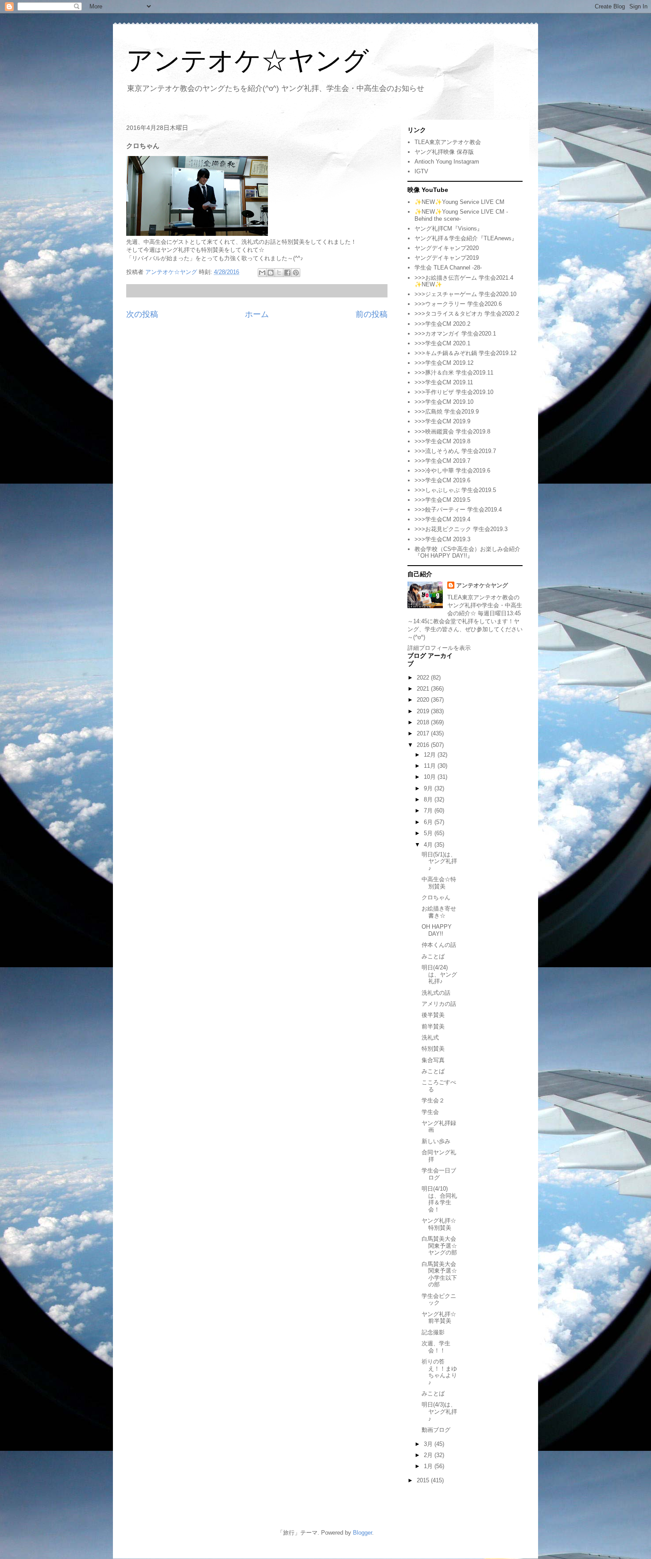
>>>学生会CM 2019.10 (444, 402)
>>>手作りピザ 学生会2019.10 (454, 392)
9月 (429, 788)
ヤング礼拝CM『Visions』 (449, 228)
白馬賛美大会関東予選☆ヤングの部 (439, 1245)
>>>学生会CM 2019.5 (442, 499)
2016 (424, 745)
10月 (431, 777)
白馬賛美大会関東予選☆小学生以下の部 (439, 1274)
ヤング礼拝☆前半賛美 (439, 1318)
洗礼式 (430, 1037)
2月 (429, 1455)
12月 (431, 754)
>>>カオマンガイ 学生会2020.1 (455, 333)
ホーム (257, 314)
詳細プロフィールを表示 (439, 648)
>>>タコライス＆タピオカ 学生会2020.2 (467, 313)
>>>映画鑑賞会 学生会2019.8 (452, 431)
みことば (433, 956)
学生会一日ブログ (439, 1174)
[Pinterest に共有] (295, 272)
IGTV (421, 171)
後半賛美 (433, 1015)
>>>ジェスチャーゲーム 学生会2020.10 (465, 294)
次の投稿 (142, 314)
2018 (424, 722)
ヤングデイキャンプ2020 (447, 248)
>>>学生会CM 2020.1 (442, 343)
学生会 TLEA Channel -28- (448, 267)
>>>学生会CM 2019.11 (444, 382)
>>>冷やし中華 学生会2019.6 (452, 470)
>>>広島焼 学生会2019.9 (447, 411)
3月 (429, 1444)
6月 (429, 822)
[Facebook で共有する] (287, 272)
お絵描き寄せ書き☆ (439, 912)
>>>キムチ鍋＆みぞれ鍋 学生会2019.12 (465, 353)
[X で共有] (279, 272)
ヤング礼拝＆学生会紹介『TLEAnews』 (466, 238)
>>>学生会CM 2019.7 (442, 460)
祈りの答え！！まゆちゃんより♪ (439, 1372)
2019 (424, 711)
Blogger (362, 1532)
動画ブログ (436, 1429)
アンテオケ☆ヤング (247, 60)
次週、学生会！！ (436, 1347)
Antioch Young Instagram (447, 161)
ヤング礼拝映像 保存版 (444, 151)
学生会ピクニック (439, 1299)
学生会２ (433, 1100)
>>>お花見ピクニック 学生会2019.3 (461, 529)
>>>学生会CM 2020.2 (442, 323)
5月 (429, 833)
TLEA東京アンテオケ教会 (448, 142)
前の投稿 (372, 314)
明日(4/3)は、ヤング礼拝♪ (439, 1411)
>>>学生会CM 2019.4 (442, 519)
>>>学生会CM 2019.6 (442, 480)
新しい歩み (436, 1141)
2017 (424, 733)
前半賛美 (433, 1026)
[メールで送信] (262, 272)
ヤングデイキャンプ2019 (447, 257)
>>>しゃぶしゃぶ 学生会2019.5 (455, 490)
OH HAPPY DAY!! (437, 930)
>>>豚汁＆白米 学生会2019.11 (454, 372)
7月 (429, 810)
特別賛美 (433, 1048)
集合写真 (433, 1060)
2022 (424, 677)
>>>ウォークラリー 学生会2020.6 (458, 304)
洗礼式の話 (436, 992)
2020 (424, 699)
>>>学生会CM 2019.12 (444, 362)
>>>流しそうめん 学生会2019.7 (455, 451)
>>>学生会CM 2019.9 (442, 421)
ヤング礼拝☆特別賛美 (439, 1224)
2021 (424, 688)
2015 (424, 1480)
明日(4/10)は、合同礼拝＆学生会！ (439, 1199)
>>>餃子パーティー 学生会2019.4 (458, 509)
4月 (429, 844)
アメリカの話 (439, 1003)
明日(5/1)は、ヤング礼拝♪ (439, 861)
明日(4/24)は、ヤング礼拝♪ (439, 974)
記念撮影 (433, 1332)
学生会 (430, 1112)
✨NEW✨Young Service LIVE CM (459, 202)
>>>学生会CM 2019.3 (442, 539)
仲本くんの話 (439, 945)
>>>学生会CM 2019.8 (442, 441)
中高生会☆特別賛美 (439, 883)
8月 (429, 799)
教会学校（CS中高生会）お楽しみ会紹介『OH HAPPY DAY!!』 (467, 552)
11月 (431, 765)
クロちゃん (436, 897)
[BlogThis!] (270, 272)
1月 (429, 1466)
